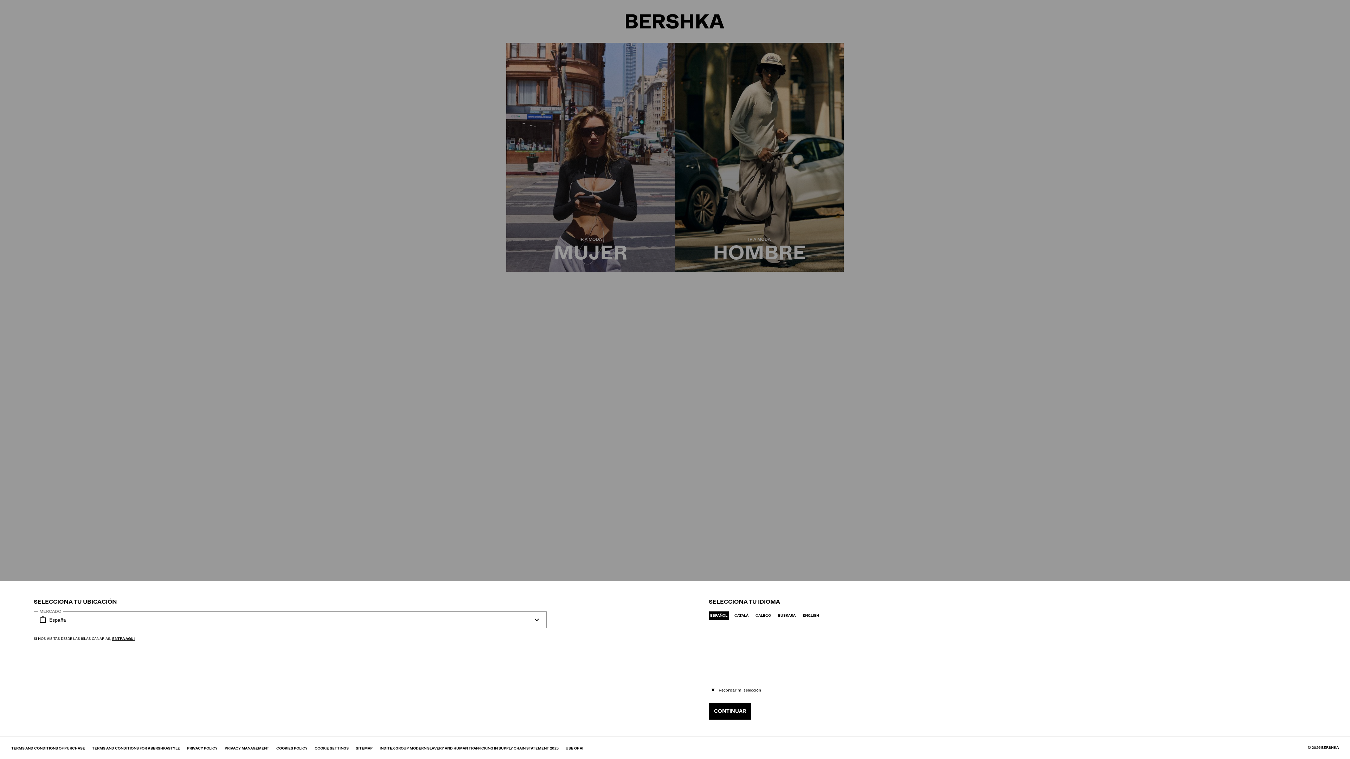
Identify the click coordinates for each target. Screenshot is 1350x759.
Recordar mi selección (740, 690)
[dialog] (675, 379)
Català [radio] (741, 615)
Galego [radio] (763, 615)
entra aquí (123, 638)
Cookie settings (332, 748)
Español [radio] (718, 615)
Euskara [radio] (787, 615)
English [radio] (811, 615)
